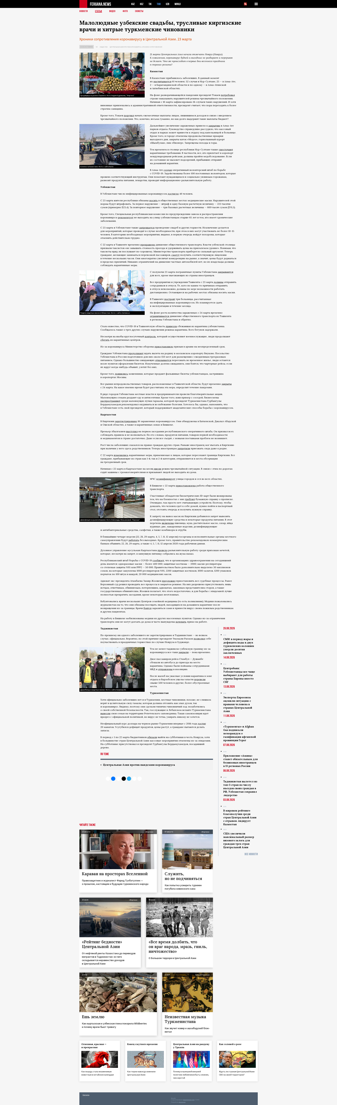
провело (163, 550)
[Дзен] (124, 779)
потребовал (228, 95)
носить (153, 200)
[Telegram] (129, 779)
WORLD (178, 4)
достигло (173, 193)
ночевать (181, 621)
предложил (168, 580)
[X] (108, 779)
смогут (175, 254)
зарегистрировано (126, 421)
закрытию (214, 125)
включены (168, 523)
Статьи (98, 11)
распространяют (110, 400)
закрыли (184, 652)
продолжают (135, 353)
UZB (167, 4)
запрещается (147, 227)
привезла (171, 326)
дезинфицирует (165, 478)
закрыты (227, 383)
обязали (152, 737)
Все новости (251, 854)
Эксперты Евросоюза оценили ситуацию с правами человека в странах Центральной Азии (237, 704)
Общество (104, 47)
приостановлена (186, 485)
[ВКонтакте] (113, 779)
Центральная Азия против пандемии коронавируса (139, 764)
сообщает (158, 560)
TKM (159, 4)
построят (169, 299)
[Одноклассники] (118, 779)
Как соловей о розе (230, 1044)
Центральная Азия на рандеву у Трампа (191, 1046)
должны (218, 282)
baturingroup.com (188, 1100)
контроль (150, 336)
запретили (183, 448)
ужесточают (226, 149)
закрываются (225, 271)
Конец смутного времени (142, 1044)
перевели (199, 679)
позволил (199, 638)
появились (121, 373)
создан (168, 169)
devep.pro (182, 1102)
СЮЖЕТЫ (139, 11)
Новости (83, 11)
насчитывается (162, 81)
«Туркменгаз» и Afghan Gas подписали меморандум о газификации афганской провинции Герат (239, 733)
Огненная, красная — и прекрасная (93, 1046)
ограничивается (159, 316)
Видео (112, 11)
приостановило (164, 346)
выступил (132, 431)
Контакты (86, 1095)
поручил (129, 115)
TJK (150, 4)
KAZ (133, 4)
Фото (125, 11)
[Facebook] (134, 779)
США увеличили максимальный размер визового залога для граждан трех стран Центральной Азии (238, 840)
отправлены (165, 669)
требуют (190, 499)
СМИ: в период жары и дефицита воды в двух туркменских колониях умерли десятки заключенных (238, 646)
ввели (157, 468)
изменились (121, 455)
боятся (147, 608)
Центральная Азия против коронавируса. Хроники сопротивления (136, 47)
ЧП (97, 47)
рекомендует (125, 217)
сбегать (105, 339)
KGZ (141, 4)
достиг (202, 723)
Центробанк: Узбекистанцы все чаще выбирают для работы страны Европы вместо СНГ (239, 675)
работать (133, 540)
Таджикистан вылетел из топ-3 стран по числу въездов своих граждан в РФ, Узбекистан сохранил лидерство (240, 788)
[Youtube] (139, 779)
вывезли (105, 713)
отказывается (163, 360)
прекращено (147, 244)
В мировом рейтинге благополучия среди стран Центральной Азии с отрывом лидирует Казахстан (239, 817)
